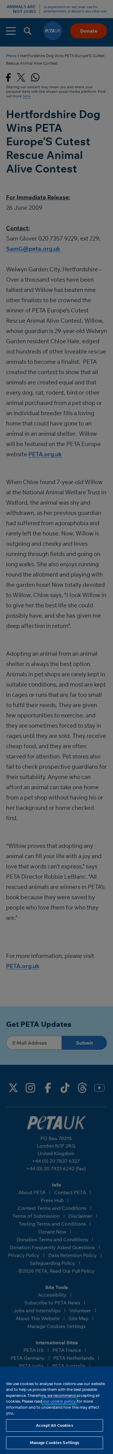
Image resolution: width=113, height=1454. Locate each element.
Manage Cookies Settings (55, 1442)
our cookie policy (59, 1401)
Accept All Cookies (54, 1425)
